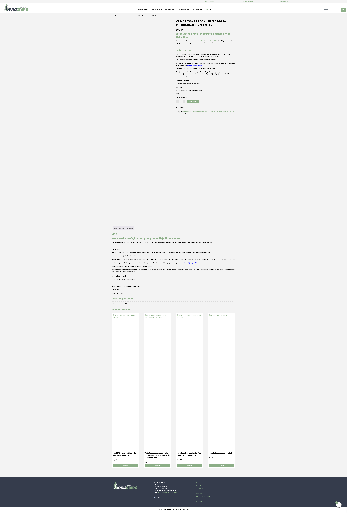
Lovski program (217, 111)
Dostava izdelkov (200, 491)
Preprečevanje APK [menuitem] (143, 9)
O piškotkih (199, 502)
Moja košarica (284, 1)
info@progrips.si (162, 492)
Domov (113, 15)
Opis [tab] (115, 228)
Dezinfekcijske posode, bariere (204, 111)
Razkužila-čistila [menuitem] (170, 9)
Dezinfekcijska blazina (124, 15)
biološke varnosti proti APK (208, 41)
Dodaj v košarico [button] (125, 465)
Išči (343, 9)
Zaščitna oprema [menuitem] (184, 9)
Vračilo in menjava (209, 1)
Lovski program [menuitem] (157, 9)
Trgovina (117, 15)
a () (195, 65)
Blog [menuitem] (211, 9)
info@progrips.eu (172, 492)
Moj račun (198, 485)
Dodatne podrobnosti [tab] (126, 228)
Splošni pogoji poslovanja (247, 1)
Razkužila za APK (180, 113)
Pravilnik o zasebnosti (202, 499)
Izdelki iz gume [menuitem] (197, 9)
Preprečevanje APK (228, 111)
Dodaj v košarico (192, 101)
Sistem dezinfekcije (191, 113)
